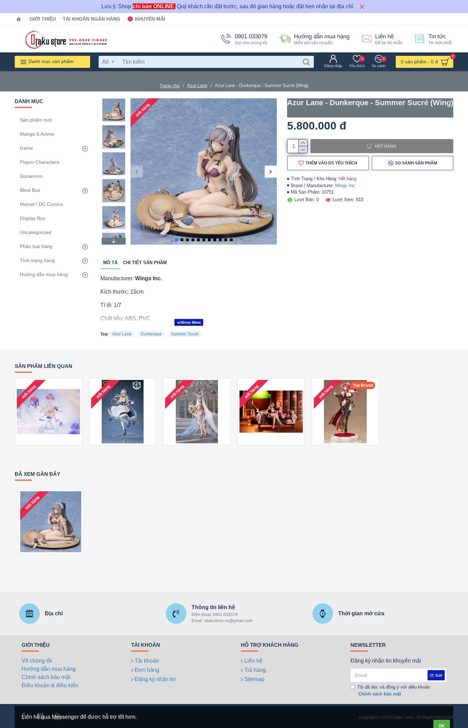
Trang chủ (170, 85)
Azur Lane (197, 85)
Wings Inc (345, 185)
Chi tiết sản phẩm (145, 262)
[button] (137, 171)
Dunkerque (151, 334)
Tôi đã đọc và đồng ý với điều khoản (393, 690)
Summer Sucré (185, 334)
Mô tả (110, 262)
